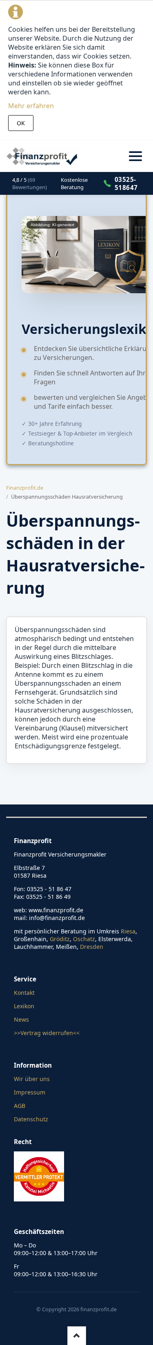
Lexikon (24, 1006)
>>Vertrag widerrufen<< (47, 1033)
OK (21, 123)
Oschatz (84, 939)
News (21, 1019)
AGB (19, 1106)
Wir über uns (32, 1079)
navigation (135, 156)
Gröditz (60, 939)
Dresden (91, 946)
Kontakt (24, 992)
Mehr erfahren (31, 105)
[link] (32, 183)
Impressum (29, 1092)
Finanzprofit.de (24, 487)
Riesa (128, 931)
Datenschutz (31, 1119)
